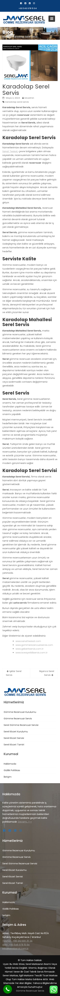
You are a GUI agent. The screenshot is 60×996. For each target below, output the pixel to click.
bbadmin (29, 97)
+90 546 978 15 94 (28, 8)
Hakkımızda (10, 763)
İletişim (8, 776)
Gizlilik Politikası (12, 770)
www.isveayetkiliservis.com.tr (32, 652)
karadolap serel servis (17, 101)
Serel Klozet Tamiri (14, 744)
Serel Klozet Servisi (14, 738)
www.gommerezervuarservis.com (34, 645)
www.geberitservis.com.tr (30, 648)
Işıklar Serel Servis (13, 673)
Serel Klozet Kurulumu (16, 731)
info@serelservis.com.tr (15, 948)
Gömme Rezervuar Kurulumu (20, 712)
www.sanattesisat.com (28, 641)
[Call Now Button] (7, 989)
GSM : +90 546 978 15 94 (16, 944)
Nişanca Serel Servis (46, 673)
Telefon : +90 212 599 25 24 (17, 940)
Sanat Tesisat (10, 151)
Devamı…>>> (25, 821)
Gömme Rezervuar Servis (18, 718)
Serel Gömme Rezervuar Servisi (21, 725)
